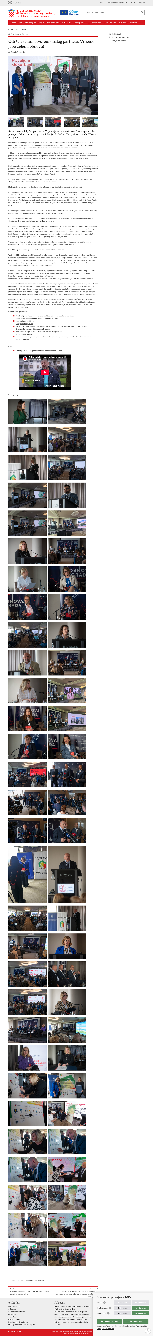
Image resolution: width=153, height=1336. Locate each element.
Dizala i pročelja (110, 23)
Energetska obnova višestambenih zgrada (33, 329)
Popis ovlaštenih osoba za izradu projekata (71, 1312)
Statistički (101, 1313)
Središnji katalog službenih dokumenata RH (71, 1319)
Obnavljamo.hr (79, 23)
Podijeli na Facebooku (120, 37)
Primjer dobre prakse (24, 324)
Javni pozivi (123, 23)
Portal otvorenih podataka (18, 1322)
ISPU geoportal (14, 1306)
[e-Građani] (18, 2)
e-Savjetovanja (14, 1319)
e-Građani (12, 1317)
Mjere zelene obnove (24, 334)
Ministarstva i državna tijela (65, 1309)
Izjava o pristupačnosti (82, 1333)
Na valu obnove (22, 339)
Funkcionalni (102, 1308)
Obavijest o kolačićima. (105, 1329)
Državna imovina (53, 23)
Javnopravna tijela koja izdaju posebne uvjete (72, 1314)
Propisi (41, 23)
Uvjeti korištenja (69, 1333)
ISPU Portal (66, 23)
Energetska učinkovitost (35, 1280)
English (142, 2)
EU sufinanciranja (94, 23)
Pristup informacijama (27, 23)
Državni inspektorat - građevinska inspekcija (71, 1322)
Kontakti (133, 23)
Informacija (20, 1280)
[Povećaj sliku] (53, 85)
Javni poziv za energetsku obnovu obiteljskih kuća (37, 318)
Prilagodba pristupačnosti (117, 2)
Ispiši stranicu (117, 34)
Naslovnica (12, 29)
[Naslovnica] (32, 13)
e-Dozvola (12, 1309)
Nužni (99, 1303)
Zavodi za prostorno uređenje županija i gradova (73, 1317)
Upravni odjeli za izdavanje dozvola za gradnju (72, 1306)
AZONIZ (58, 1325)
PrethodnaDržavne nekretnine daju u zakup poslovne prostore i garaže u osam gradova (30, 1291)
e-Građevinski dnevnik (16, 1312)
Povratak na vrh (16, 1331)
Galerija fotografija (18, 52)
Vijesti (13, 23)
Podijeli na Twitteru (119, 41)
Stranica (11, 1280)
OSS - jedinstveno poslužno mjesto (21, 1325)
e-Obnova (12, 1314)
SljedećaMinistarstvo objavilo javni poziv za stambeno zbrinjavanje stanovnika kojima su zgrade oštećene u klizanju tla (76, 1293)
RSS (101, 2)
